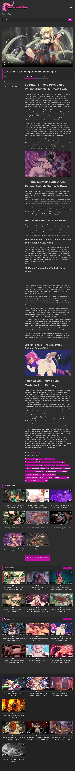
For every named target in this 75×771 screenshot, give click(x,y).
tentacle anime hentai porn (34, 474)
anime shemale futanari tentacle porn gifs (38, 468)
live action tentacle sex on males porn (57, 471)
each (50, 329)
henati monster (50, 459)
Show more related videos (37, 558)
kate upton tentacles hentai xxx (35, 471)
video (51, 94)
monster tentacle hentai (33, 462)
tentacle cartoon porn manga (34, 465)
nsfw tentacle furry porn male (35, 459)
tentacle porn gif (50, 465)
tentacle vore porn (63, 465)
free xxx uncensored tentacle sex (61, 468)
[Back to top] (69, 765)
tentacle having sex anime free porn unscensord (39, 477)
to (37, 98)
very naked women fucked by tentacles (37, 480)
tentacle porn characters (62, 477)
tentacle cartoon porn (50, 474)
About (31, 76)
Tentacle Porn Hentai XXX (39, 452)
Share (43, 76)
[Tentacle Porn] (37, 7)
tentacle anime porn (59, 462)
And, (45, 118)
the (41, 98)
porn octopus (47, 462)
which (26, 201)
